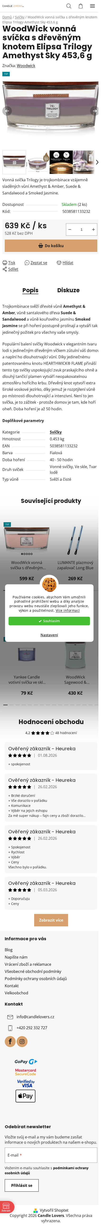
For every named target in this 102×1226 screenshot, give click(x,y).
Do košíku (54, 245)
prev (5, 535)
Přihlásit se (21, 1185)
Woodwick (26, 65)
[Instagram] (22, 1041)
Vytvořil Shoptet (54, 1210)
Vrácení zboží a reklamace (28, 964)
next (97, 535)
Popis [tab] (30, 290)
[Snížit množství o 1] (69, 229)
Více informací (68, 610)
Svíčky (56, 432)
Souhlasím (51, 621)
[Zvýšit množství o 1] (93, 229)
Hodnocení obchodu (51, 722)
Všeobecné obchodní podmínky (33, 971)
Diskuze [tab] (68, 290)
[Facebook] (10, 1041)
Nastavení (49, 634)
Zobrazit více (51, 920)
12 (96, 590)
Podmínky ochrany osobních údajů (36, 978)
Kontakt (12, 985)
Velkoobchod (16, 993)
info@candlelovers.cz (35, 1017)
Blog (9, 949)
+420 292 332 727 (32, 1028)
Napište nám (16, 957)
